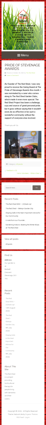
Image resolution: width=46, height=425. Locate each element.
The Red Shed (30, 73)
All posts (19, 164)
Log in (27, 417)
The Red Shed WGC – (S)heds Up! (18, 204)
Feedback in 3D (12, 170)
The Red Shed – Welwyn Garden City (19, 208)
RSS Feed (20, 417)
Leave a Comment (13, 75)
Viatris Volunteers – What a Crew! (28, 173)
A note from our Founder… (16, 220)
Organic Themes (31, 414)
